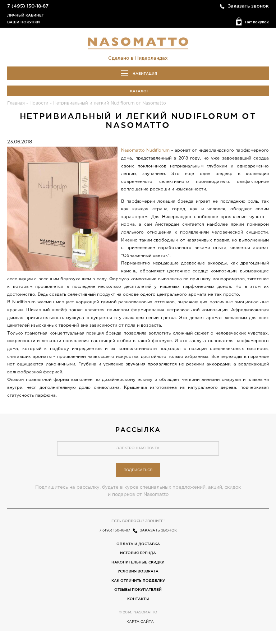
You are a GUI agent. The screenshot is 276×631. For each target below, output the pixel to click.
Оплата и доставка (138, 544)
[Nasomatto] (138, 42)
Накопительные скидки (138, 562)
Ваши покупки (23, 22)
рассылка (138, 429)
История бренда (138, 553)
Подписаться (138, 470)
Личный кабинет (25, 15)
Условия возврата (138, 571)
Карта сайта (140, 621)
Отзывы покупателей (138, 589)
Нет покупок (257, 22)
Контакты (138, 599)
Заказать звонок (248, 5)
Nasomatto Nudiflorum (145, 150)
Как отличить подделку (138, 580)
